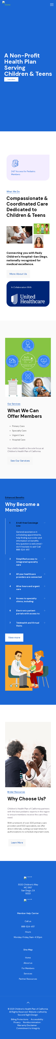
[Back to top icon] (28, 1002)
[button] (27, 536)
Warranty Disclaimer (27, 1025)
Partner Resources (28, 979)
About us (28, 963)
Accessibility (37, 1019)
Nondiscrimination (32, 1022)
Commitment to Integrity (28, 1028)
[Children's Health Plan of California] (6, 5)
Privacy (17, 1022)
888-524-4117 (22, 549)
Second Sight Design (28, 1015)
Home (28, 957)
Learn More (11, 79)
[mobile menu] (51, 4)
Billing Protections (19, 1019)
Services (28, 973)
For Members (28, 968)
